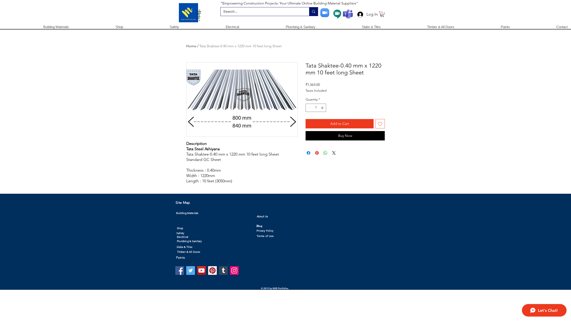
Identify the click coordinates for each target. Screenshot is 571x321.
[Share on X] (334, 153)
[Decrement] (309, 108)
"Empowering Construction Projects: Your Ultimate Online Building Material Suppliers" (289, 3)
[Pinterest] (212, 270)
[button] (382, 14)
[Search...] (313, 11)
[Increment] (322, 108)
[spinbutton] (316, 108)
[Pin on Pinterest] (317, 153)
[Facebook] (179, 270)
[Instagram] (234, 270)
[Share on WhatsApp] (325, 153)
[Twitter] (190, 270)
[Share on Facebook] (308, 153)
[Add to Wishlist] (380, 123)
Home (191, 46)
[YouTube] (201, 270)
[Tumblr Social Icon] (223, 270)
